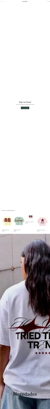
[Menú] (1, 1)
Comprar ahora (25, 398)
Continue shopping (25, 107)
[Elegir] (11, 228)
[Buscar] (3, 1)
